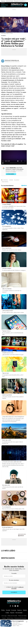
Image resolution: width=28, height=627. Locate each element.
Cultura (7, 612)
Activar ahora (10, 174)
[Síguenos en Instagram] (15, 606)
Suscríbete (3, 6)
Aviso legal (3, 615)
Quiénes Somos (4, 5)
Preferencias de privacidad (20, 618)
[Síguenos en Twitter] (12, 606)
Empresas (19, 610)
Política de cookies (22, 615)
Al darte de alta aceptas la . (14, 587)
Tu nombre (14, 573)
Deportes (12, 612)
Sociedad (3, 35)
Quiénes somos (10, 618)
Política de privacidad (12, 615)
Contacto (4, 618)
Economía (13, 610)
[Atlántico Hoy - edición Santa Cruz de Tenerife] (17, 4)
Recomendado (19, 612)
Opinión (25, 610)
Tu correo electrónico (14, 580)
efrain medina (5, 181)
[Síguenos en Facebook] (10, 606)
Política (3, 610)
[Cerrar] (26, 621)
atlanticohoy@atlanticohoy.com (12, 60)
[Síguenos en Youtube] (17, 606)
